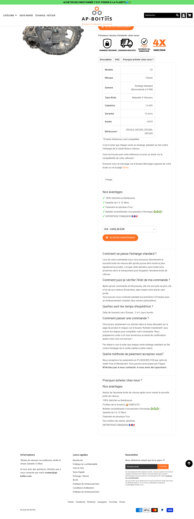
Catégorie (9, 15)
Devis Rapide (26, 15)
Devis (126, 167)
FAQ (117, 59)
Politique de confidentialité (85, 464)
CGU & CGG (78, 468)
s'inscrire (163, 466)
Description (106, 59)
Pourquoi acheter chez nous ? (138, 59)
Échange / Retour (45, 15)
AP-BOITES (31, 510)
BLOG (75, 480)
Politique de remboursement (86, 484)
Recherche (78, 460)
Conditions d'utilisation (83, 488)
